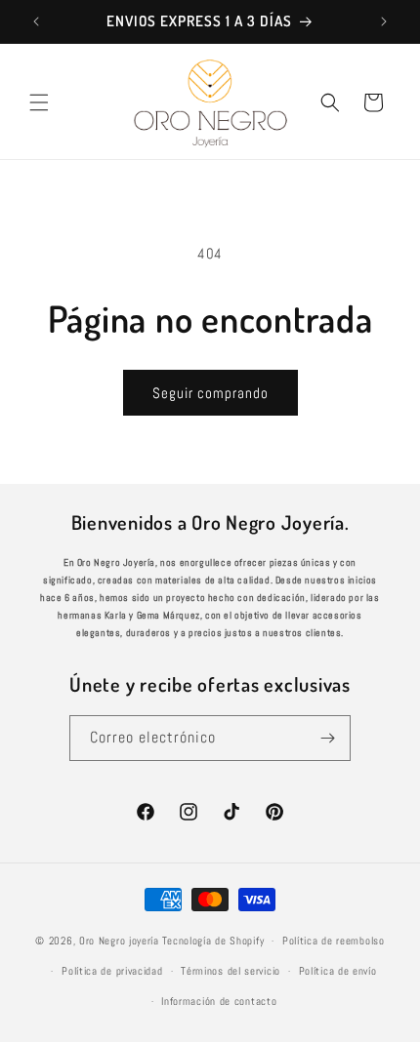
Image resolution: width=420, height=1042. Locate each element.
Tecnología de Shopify (213, 940)
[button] (39, 102)
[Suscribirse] (328, 738)
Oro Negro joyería (119, 940)
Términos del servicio (230, 971)
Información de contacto (218, 1001)
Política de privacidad (112, 971)
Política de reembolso (333, 940)
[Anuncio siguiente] (383, 21)
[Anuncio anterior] (36, 21)
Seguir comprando (210, 392)
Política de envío (338, 971)
